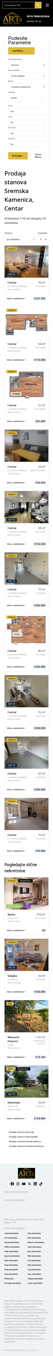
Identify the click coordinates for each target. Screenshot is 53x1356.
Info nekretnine (34, 1238)
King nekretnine (11, 1269)
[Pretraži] (38, 5)
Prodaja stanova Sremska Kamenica (26, 1146)
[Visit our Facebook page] (12, 1184)
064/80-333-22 (34, 21)
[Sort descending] (46, 239)
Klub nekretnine (11, 1251)
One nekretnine (34, 1274)
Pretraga (18, 155)
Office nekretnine (12, 1247)
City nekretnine (34, 1233)
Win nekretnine (34, 1256)
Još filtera (21, 51)
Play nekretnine (11, 1265)
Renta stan (9, 1279)
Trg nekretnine (34, 1269)
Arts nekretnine (11, 1274)
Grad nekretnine (11, 1233)
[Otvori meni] (47, 5)
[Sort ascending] (41, 239)
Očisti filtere (38, 155)
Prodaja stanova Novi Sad (21, 1132)
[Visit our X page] (29, 1184)
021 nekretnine (10, 1238)
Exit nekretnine (34, 1260)
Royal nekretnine (11, 1242)
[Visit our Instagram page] (18, 1184)
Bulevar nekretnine (36, 1242)
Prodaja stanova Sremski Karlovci (25, 1141)
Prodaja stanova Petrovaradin (23, 1136)
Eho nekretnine (34, 1251)
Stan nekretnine (11, 1260)
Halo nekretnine (35, 1247)
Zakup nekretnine (35, 1279)
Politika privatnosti (16, 1192)
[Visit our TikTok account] (41, 1184)
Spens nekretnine (12, 1256)
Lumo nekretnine (35, 1283)
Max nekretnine (34, 1265)
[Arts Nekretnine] (12, 18)
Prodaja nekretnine (12, 1283)
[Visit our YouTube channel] (23, 1184)
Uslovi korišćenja (14, 1200)
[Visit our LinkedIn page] (35, 1184)
